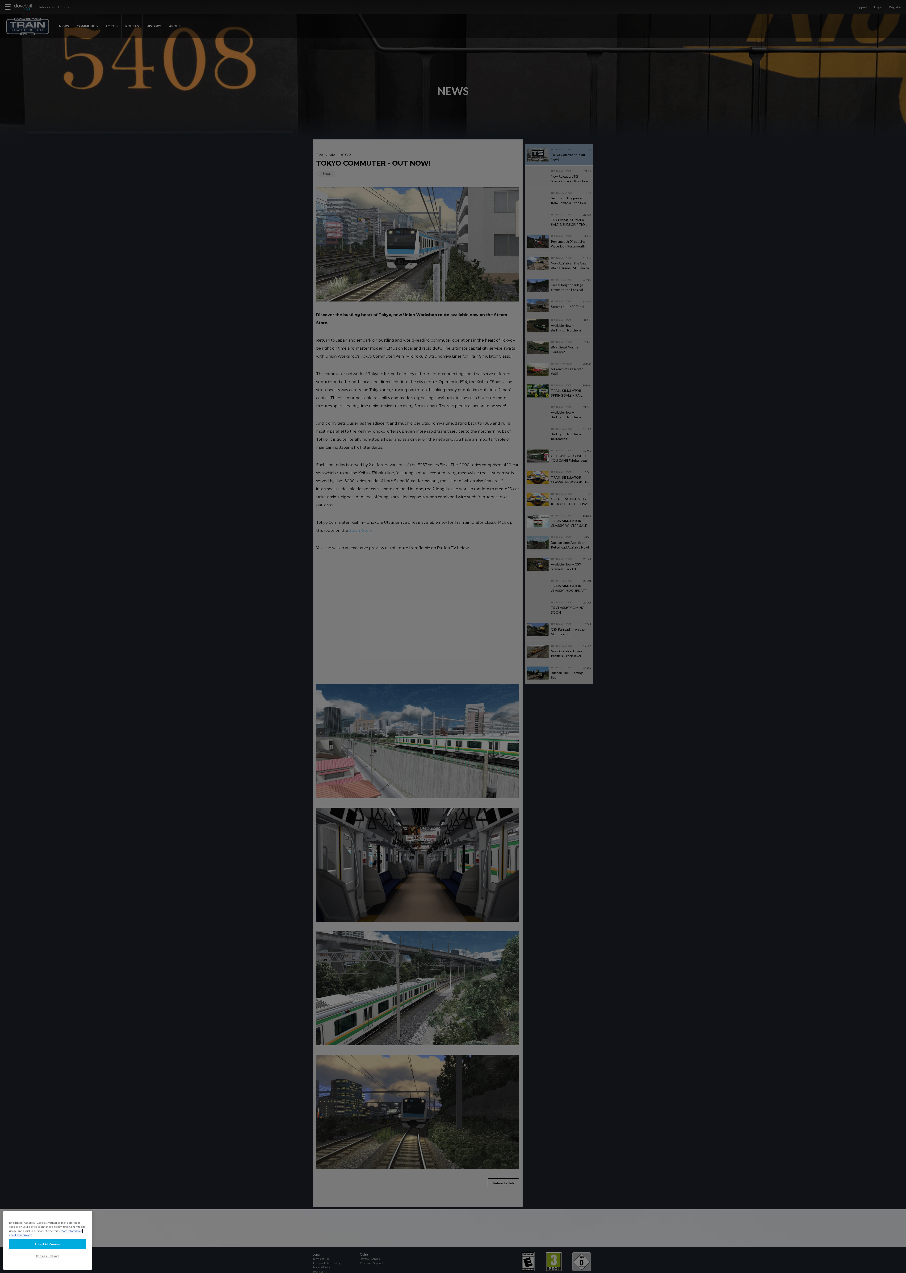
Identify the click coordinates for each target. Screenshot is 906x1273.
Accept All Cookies (47, 1244)
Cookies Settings (47, 1255)
